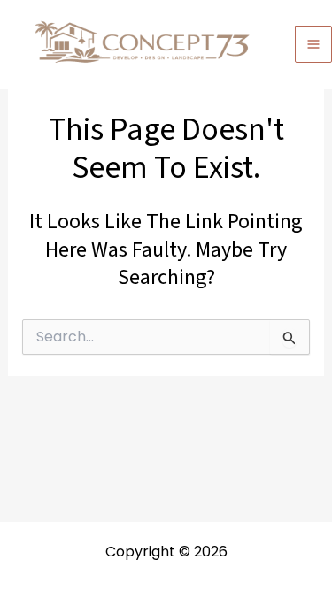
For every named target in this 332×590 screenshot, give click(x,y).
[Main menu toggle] (313, 44)
